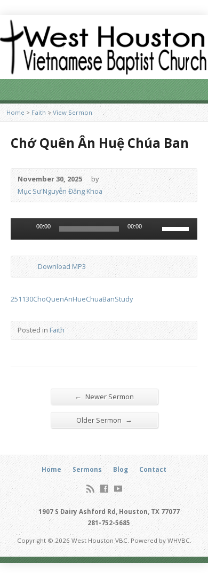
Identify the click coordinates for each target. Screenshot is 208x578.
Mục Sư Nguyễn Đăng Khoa (60, 191)
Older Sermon (104, 420)
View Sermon (72, 112)
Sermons (87, 469)
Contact (152, 469)
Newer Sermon (104, 396)
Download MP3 (62, 266)
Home (15, 112)
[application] (104, 229)
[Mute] (153, 229)
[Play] (24, 229)
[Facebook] (104, 489)
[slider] (177, 227)
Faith (38, 112)
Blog (120, 469)
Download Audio (29, 266)
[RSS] (90, 489)
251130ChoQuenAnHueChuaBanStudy (72, 299)
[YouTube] (118, 489)
